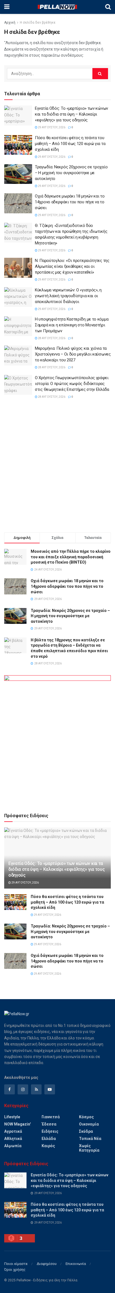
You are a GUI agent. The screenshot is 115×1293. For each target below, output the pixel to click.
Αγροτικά (13, 1131)
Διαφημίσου (47, 1264)
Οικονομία (89, 1124)
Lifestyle (12, 1117)
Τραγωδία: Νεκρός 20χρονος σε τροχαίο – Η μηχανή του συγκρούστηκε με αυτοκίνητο (71, 172)
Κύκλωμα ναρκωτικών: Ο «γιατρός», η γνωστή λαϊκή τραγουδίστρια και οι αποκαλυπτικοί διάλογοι (68, 295)
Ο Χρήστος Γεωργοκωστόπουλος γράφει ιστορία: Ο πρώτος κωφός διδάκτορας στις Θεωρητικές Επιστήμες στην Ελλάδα (72, 383)
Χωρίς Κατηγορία (89, 1148)
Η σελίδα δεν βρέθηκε (38, 22)
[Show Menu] (6, 7)
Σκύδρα (86, 1131)
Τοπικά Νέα (90, 1138)
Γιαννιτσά (51, 1117)
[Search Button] (108, 7)
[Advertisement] (57, 467)
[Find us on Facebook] (9, 1089)
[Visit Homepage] (57, 6)
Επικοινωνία (76, 1264)
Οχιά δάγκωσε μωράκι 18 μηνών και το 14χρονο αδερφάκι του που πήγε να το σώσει (70, 202)
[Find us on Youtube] (49, 1089)
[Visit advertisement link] (57, 738)
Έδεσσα (49, 1124)
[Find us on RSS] (36, 1089)
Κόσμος (86, 1117)
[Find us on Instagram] (23, 1089)
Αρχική (9, 22)
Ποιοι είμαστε (16, 1264)
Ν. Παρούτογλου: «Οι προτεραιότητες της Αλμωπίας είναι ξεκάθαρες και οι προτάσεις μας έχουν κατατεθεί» (72, 266)
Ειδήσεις (50, 1131)
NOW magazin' (17, 1124)
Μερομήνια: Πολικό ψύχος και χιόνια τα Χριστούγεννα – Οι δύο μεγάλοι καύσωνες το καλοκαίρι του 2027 (73, 354)
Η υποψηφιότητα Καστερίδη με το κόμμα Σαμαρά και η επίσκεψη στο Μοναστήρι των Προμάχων (71, 325)
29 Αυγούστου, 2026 (51, 127)
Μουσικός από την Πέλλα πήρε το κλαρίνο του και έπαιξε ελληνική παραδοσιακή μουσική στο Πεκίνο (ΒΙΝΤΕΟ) (71, 556)
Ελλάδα (49, 1138)
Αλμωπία (12, 1146)
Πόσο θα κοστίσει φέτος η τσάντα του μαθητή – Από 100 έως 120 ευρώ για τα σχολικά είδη (70, 143)
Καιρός (48, 1146)
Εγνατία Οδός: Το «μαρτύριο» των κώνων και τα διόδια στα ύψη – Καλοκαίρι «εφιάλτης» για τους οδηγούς (71, 114)
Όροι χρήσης (14, 1269)
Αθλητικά (13, 1138)
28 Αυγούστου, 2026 (51, 338)
